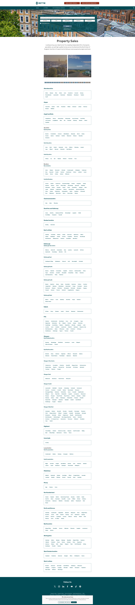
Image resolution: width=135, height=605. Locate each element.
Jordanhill (71, 413)
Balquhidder (61, 512)
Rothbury (84, 498)
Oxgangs (85, 288)
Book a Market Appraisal (71, 3)
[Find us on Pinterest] (80, 586)
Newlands (78, 395)
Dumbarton (54, 555)
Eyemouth (51, 172)
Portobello (81, 261)
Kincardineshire (48, 94)
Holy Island (57, 498)
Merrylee (47, 395)
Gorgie (73, 299)
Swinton (61, 174)
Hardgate (66, 555)
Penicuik (63, 477)
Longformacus (58, 189)
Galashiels (83, 185)
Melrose (65, 189)
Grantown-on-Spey (61, 430)
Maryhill (71, 415)
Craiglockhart (48, 286)
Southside (79, 477)
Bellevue (47, 249)
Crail (71, 321)
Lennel (85, 172)
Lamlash (82, 147)
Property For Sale (53, 593)
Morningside (66, 288)
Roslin (74, 477)
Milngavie (78, 342)
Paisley (46, 530)
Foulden (56, 172)
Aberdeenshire (48, 88)
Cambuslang (66, 388)
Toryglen (54, 401)
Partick (74, 417)
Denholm (47, 185)
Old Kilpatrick (77, 555)
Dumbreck (57, 391)
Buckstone (74, 284)
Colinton (79, 284)
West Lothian (48, 561)
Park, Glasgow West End (66, 417)
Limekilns (57, 327)
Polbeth (71, 567)
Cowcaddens (55, 365)
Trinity (56, 274)
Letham (79, 106)
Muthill (80, 516)
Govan (69, 391)
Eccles (57, 185)
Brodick (55, 147)
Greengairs (65, 454)
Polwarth (47, 290)
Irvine (66, 147)
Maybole (59, 158)
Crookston (53, 390)
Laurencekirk (55, 94)
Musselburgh (82, 236)
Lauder (46, 189)
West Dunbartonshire (50, 551)
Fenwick (47, 135)
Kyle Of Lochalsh (76, 430)
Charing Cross (48, 365)
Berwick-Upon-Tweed (65, 496)
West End (60, 251)
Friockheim (63, 106)
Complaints (69, 594)
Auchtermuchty (54, 321)
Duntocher (60, 555)
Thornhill (60, 214)
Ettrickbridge (70, 185)
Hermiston (52, 272)
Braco (78, 512)
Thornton (66, 330)
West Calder (47, 569)
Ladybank (79, 325)
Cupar (81, 321)
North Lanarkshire (48, 449)
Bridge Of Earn (84, 512)
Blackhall (52, 270)
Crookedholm (53, 133)
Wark (84, 500)
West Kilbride (69, 149)
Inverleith (58, 272)
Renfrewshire (48, 524)
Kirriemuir (74, 106)
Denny (52, 311)
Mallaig (83, 430)
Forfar (58, 106)
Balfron (52, 540)
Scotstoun (47, 419)
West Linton (58, 193)
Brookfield (55, 528)
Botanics (53, 411)
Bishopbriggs (53, 342)
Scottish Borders (48, 179)
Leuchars (47, 327)
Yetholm (76, 193)
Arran (46, 147)
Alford (46, 92)
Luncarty (64, 516)
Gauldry (74, 323)
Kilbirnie (70, 147)
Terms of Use (52, 594)
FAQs (83, 593)
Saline (67, 328)
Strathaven (57, 465)
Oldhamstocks (55, 238)
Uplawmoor (69, 355)
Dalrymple (73, 133)
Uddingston (77, 465)
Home (37, 10)
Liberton (85, 286)
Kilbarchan (66, 528)
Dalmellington (66, 133)
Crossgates (76, 321)
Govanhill (74, 391)
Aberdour (47, 321)
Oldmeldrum (69, 94)
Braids (62, 284)
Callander (47, 542)
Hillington (47, 393)
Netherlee (47, 355)
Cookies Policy (63, 594)
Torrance (56, 344)
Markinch (70, 327)
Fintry (74, 542)
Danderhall (53, 475)
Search (67, 26)
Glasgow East (47, 374)
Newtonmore (59, 432)
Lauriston (70, 249)
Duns (46, 172)
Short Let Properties (68, 593)
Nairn (46, 432)
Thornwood (70, 419)
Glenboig (59, 454)
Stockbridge (54, 251)
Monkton (64, 158)
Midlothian (47, 471)
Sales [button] (37, 7)
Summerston (63, 419)
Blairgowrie (73, 512)
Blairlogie (63, 540)
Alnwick (46, 496)
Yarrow (64, 193)
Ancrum (46, 183)
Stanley (62, 518)
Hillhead (59, 413)
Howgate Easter (76, 475)
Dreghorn (77, 290)
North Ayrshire (48, 143)
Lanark (52, 465)
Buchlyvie (82, 540)
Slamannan (73, 311)
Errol (72, 514)
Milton (71, 555)
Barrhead (47, 353)
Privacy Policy (57, 594)
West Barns (75, 238)
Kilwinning (76, 147)
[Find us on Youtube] (72, 586)
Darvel (78, 133)
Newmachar (63, 94)
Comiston (85, 284)
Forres (56, 487)
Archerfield (53, 234)
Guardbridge (47, 325)
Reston (51, 174)
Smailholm (76, 191)
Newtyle (47, 108)
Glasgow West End (48, 407)
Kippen (61, 544)
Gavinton (62, 172)
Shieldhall (66, 399)
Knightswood (65, 415)
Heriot (68, 187)
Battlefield (55, 388)
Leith (69, 261)
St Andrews (73, 328)
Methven (70, 516)
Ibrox (52, 393)
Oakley (56, 328)
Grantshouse (68, 172)
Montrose (85, 106)
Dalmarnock (47, 378)
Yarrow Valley (70, 193)
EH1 (65, 251)
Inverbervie (70, 92)
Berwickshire (47, 166)
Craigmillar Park (71, 290)
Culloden (54, 430)
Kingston (55, 367)
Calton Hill (53, 249)
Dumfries (51, 212)
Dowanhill (70, 411)
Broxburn (47, 565)
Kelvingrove (47, 415)
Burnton (47, 133)
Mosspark (53, 395)
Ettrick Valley (63, 185)
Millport (51, 149)
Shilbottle (60, 500)
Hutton (74, 172)
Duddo (83, 496)
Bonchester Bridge (66, 183)
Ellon (56, 92)
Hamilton (85, 463)
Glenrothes (80, 323)
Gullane (46, 236)
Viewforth (64, 290)
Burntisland (61, 321)
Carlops (84, 183)
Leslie (84, 325)
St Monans (79, 328)
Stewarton (47, 137)
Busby (52, 353)
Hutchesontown (83, 365)
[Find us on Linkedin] (63, 586)
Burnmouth (57, 170)
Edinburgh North (48, 266)
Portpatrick (54, 214)
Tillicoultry (56, 203)
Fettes (84, 270)
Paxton (46, 174)
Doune (58, 542)
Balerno (46, 299)
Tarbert (85, 120)
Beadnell (52, 496)
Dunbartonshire (49, 220)
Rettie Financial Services (77, 593)
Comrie (52, 514)
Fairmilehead (61, 286)
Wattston (71, 454)
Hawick (64, 187)
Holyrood (64, 261)
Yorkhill (51, 420)
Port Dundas (75, 367)
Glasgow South (48, 384)
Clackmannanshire (49, 198)
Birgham (51, 170)
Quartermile (47, 251)
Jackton (46, 465)
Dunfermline (54, 323)
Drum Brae (68, 299)
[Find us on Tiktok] (76, 586)
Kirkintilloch (60, 342)
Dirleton (58, 234)
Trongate (59, 369)
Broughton (79, 183)
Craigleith (65, 270)
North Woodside (48, 417)
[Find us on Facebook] (67, 586)
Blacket (46, 284)
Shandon (80, 120)
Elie (59, 323)
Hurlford (63, 135)
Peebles (51, 191)
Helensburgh (67, 118)
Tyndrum (59, 546)
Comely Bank (59, 249)
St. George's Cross (55, 419)
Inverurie (76, 92)
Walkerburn (51, 193)
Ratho (76, 272)
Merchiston (60, 288)
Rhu (64, 120)
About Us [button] (87, 7)
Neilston (80, 353)
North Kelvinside (78, 415)
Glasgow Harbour (53, 413)
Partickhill (80, 417)
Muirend (73, 395)
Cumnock (60, 133)
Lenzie (73, 342)
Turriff (46, 96)
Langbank (78, 528)
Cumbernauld (48, 454)
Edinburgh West (48, 295)
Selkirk (71, 191)
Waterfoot (75, 355)
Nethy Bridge (52, 432)
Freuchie (69, 323)
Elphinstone (76, 234)
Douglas (57, 463)
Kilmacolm (72, 528)
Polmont (67, 311)
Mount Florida (59, 395)
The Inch (58, 290)
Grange (74, 286)
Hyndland (65, 413)
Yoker (46, 420)
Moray (46, 482)
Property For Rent (61, 593)
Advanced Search (67, 28)
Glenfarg (83, 514)
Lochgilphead (55, 120)
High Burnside (81, 391)
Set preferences (61, 602)
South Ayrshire (48, 154)
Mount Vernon (61, 378)
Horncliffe (63, 498)
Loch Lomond (48, 120)
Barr (55, 158)
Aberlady (47, 234)
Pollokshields (69, 397)
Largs (46, 149)
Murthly (75, 516)
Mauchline (81, 135)
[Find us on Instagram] (59, 586)
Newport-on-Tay (83, 327)
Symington (64, 465)
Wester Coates (48, 301)
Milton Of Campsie (48, 344)
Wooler (46, 502)
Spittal (72, 500)
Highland (46, 426)
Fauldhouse (73, 565)
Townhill (71, 330)
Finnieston (62, 365)
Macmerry (76, 236)
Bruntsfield (67, 284)
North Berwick (48, 238)
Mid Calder (66, 567)
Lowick (69, 498)
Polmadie (76, 397)
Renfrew (51, 530)
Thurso (70, 432)
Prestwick (70, 158)
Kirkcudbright (67, 212)
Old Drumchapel (57, 417)
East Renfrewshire (48, 349)
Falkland (64, 323)
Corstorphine (58, 270)
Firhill (46, 413)
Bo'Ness (47, 311)
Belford (57, 496)
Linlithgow (47, 567)
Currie (57, 299)
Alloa (46, 203)
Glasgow (46, 336)
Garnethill (68, 365)
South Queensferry (49, 274)
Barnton (46, 270)
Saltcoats (56, 149)
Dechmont (53, 565)
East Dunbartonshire (49, 338)
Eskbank (58, 475)
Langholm (74, 212)
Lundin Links (63, 327)
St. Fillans (57, 518)
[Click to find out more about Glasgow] (79, 66)
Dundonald (61, 147)
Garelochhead (60, 118)
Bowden (73, 183)
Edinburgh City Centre (49, 245)
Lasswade (83, 475)
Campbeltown (48, 118)
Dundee (53, 106)
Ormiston (62, 238)
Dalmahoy (54, 286)
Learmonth (76, 249)
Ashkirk (52, 183)
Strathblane (47, 546)
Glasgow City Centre (49, 361)
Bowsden (73, 496)
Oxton (46, 191)
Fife (45, 317)
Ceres (67, 321)
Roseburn (79, 299)
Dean (65, 249)
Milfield (73, 498)
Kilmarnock (69, 135)
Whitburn (54, 569)
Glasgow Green (75, 365)
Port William (47, 214)
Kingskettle (67, 325)
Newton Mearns (54, 355)
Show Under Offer (45, 23)
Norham (78, 498)
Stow (46, 193)
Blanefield (69, 540)
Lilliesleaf (52, 189)
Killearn (52, 544)
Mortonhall (73, 288)
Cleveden (65, 411)
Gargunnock (79, 542)
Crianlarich (53, 542)
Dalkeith (47, 475)
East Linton (69, 234)
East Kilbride (63, 463)
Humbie (58, 236)
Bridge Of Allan (76, 540)
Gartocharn (53, 224)
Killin (57, 544)
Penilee (52, 397)
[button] (134, 7)
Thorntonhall (70, 465)
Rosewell (69, 477)
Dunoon (54, 118)
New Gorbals (68, 367)
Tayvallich (47, 122)
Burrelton (47, 514)
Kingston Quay (48, 367)
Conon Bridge (48, 430)
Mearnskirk (75, 353)
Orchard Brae (70, 272)
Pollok (57, 397)
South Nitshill (78, 399)
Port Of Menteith (78, 544)
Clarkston (57, 353)
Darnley (64, 390)
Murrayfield (64, 272)
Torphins (82, 94)
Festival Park (63, 391)
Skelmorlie (62, 149)
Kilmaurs (75, 135)
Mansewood (83, 393)
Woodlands (82, 419)
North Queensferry (49, 328)
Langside (70, 393)
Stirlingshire (48, 535)
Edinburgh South (48, 280)
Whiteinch (76, 419)
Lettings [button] (46, 7)
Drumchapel (76, 411)
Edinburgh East (48, 257)
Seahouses (54, 500)
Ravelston (82, 272)
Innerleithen (74, 187)
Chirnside (63, 170)
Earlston (52, 185)
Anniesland (47, 411)
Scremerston (47, 500)
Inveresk (63, 236)
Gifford (81, 234)
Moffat (79, 212)
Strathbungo (47, 401)
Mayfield (52, 477)
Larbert (62, 311)
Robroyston (68, 378)
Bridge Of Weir (48, 528)
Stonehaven (76, 94)
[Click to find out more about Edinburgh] (55, 66)
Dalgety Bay (47, 323)
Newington (79, 288)
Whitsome (67, 174)
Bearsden (47, 342)
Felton (52, 498)
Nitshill (84, 395)
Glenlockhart (68, 286)
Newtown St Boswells (80, 189)
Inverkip (47, 442)
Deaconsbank (70, 390)
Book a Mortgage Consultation (89, 3)
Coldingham (77, 170)
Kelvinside (54, 415)
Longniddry (70, 236)
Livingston (54, 567)
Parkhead (47, 397)
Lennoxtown (67, 342)
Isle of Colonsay (75, 118)
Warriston (61, 274)
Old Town (82, 249)
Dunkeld (61, 514)
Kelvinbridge (77, 413)
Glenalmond (77, 514)
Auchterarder (53, 512)
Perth (85, 516)
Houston (60, 528)
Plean (72, 544)
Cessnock (47, 390)
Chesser (52, 299)
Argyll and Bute (48, 114)
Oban (61, 120)
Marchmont (47, 288)
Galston (52, 135)
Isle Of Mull (82, 118)
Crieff (57, 514)
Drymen (63, 542)
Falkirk (46, 307)
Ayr (51, 158)
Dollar (50, 203)
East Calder (59, 565)
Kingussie (69, 430)
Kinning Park (64, 393)
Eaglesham (63, 353)
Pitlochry (47, 518)
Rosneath (69, 120)
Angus (46, 102)
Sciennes (52, 290)
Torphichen (83, 567)
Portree (65, 432)
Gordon (53, 187)
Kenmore (52, 516)
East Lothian (48, 230)
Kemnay (81, 92)
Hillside (69, 106)
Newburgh (76, 327)
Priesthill (81, 397)
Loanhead (47, 477)
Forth (74, 463)
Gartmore (47, 544)
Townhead (47, 369)
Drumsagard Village (49, 391)
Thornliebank (61, 355)
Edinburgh (47, 244)
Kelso (86, 187)
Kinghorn (61, 325)
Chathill (78, 496)
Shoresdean (67, 500)
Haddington (52, 236)
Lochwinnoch (84, 528)
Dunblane (69, 542)
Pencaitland (68, 238)
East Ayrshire (47, 129)
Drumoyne (77, 390)
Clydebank (47, 555)
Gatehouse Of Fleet (59, 212)
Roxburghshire (65, 191)
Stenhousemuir (80, 311)
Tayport (61, 330)
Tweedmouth (78, 500)
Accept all (74, 602)
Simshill (72, 399)
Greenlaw (58, 187)
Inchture (47, 516)
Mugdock (66, 544)
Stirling (84, 544)
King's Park (57, 393)
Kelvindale (84, 413)
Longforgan (58, 516)
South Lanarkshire (48, 459)
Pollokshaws (62, 397)
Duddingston (57, 261)
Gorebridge (64, 475)
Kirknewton (80, 565)
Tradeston (53, 369)
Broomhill (59, 411)
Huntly (60, 92)
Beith (51, 147)
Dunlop (83, 133)
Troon (75, 158)
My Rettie (96, 7)
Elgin (46, 487)
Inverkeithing (54, 325)
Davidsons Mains (78, 270)
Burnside (60, 388)
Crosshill (59, 390)
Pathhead (58, 477)
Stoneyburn (77, 567)
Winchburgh (60, 569)
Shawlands (61, 399)
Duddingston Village (49, 261)
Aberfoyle (47, 540)
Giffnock (69, 353)
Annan (46, 212)
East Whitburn (66, 565)
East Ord (47, 498)
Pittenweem (62, 328)
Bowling (46, 224)
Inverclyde (47, 438)
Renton (83, 555)
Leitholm (80, 172)
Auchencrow (58, 183)
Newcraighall (74, 261)
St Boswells (82, 191)
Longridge (60, 567)
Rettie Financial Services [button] (59, 7)
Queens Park (47, 399)
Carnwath (52, 463)
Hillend (70, 475)
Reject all (68, 602)
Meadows (53, 288)
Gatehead (57, 135)
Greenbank (80, 286)
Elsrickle (69, 463)
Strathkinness (48, 330)
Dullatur (54, 454)
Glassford (79, 463)
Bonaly (57, 284)
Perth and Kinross (49, 508)
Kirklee (59, 415)
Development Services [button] (75, 7)
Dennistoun (54, 378)
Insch (65, 92)
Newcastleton (71, 189)
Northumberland (49, 492)
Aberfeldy (47, 512)
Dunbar (63, 234)
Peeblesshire (57, 191)
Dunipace (57, 311)
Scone (52, 518)
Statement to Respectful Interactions (79, 594)
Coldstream (84, 170)
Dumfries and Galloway (51, 208)
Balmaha (57, 540)
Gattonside (47, 187)
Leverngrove (76, 393)
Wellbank (52, 108)
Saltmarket (82, 367)
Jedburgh (80, 187)
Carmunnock (79, 388)
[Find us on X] (55, 586)
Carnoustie (47, 106)
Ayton (46, 170)
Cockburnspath (70, 170)
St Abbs (56, 174)
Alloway (46, 158)
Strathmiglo (55, 330)
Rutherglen (54, 399)
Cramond (71, 270)
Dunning (67, 514)
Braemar (51, 92)
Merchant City (61, 367)
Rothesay (75, 120)
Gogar (46, 272)
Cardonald (73, 388)
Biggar (46, 463)
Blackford (52, 284)
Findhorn (51, 487)
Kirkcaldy (73, 325)
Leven (52, 327)
